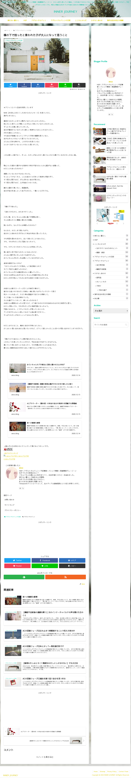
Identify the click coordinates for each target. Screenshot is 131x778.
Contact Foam (123, 771)
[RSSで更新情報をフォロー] (23, 488)
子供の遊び (113, 290)
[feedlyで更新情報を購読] (20, 488)
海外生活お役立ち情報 (111, 294)
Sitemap (102, 771)
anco (21, 467)
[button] (79, 85)
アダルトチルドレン (29, 517)
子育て (112, 286)
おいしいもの (112, 281)
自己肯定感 (112, 265)
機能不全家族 (112, 269)
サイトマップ (9, 505)
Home (96, 771)
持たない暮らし (111, 236)
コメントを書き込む (45, 757)
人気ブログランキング (11, 453)
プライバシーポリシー (13, 510)
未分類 (111, 298)
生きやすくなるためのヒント (112, 248)
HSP (111, 240)
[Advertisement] (45, 99)
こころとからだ (111, 244)
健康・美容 (112, 252)
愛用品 (112, 277)
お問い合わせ (9, 499)
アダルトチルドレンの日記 (13, 517)
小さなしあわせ (111, 273)
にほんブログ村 (9, 459)
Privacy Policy (112, 771)
